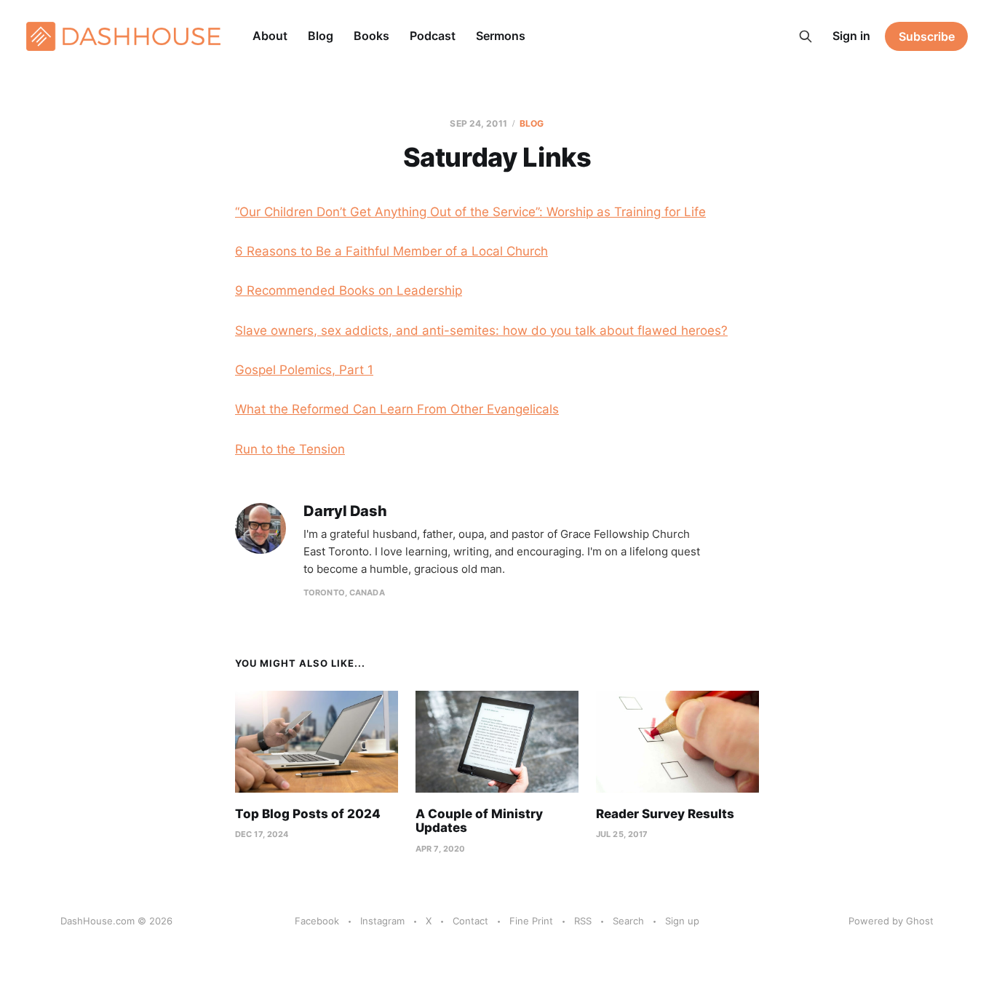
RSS (583, 921)
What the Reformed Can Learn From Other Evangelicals (397, 409)
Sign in (851, 35)
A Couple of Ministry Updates (479, 821)
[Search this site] (805, 36)
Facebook (317, 921)
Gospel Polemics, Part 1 (304, 369)
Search (628, 921)
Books (371, 35)
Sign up (682, 921)
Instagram (382, 921)
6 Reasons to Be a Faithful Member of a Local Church (391, 251)
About (270, 35)
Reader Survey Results (665, 813)
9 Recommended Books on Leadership (348, 290)
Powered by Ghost (891, 921)
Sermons (500, 35)
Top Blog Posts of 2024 (308, 813)
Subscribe (927, 36)
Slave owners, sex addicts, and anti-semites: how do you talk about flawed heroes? (481, 330)
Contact (470, 921)
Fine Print (531, 921)
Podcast (433, 35)
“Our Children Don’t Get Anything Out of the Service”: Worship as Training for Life (470, 212)
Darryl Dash (345, 511)
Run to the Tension (290, 449)
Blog (320, 35)
